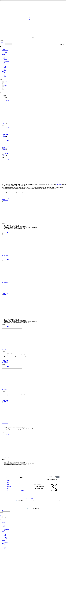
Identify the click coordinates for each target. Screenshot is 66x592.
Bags (4, 73)
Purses (4, 56)
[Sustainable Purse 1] (34, 171)
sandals (5, 76)
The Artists (22, 486)
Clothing (3, 63)
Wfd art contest (6, 69)
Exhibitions (3, 68)
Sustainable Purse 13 (5, 282)
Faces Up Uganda (59, 184)
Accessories (3, 54)
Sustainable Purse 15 (5, 349)
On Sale (5, 94)
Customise (22, 488)
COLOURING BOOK (5, 50)
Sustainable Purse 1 (4, 182)
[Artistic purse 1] (34, 112)
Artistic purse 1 (4, 123)
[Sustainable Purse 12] (34, 244)
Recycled (3, 545)
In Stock (5, 96)
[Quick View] (8, 134)
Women (5, 67)
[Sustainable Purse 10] (34, 210)
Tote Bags (5, 57)
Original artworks (6, 61)
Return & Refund (36, 498)
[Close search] (1, 514)
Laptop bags (5, 523)
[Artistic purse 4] (34, 141)
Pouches (5, 74)
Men (4, 65)
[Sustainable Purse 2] (34, 446)
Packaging (31, 498)
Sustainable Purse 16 (5, 362)
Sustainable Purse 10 (5, 221)
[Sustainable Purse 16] (34, 361)
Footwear (3, 71)
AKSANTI (5, 59)
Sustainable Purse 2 (4, 457)
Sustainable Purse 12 (5, 255)
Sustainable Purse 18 (5, 423)
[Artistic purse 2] (34, 129)
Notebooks (3, 49)
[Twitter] (54, 491)
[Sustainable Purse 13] (34, 271)
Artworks (3, 58)
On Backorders (6, 97)
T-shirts (5, 66)
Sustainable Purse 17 (5, 389)
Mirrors (5, 70)
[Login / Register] (29, 16)
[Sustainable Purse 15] (34, 338)
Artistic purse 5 (4, 149)
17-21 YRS (5, 53)
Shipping (26, 498)
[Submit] (57, 477)
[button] (4, 134)
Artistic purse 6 (4, 155)
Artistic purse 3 (4, 136)
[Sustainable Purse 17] (34, 378)
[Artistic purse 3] (34, 135)
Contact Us (22, 490)
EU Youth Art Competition (11, 488)
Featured (5, 95)
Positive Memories (6, 541)
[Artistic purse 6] (34, 154)
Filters (2, 42)
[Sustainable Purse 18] (34, 412)
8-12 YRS (5, 51)
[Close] (0, 515)
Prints (4, 62)
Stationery (8, 490)
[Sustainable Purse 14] (34, 305)
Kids (4, 64)
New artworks (6, 60)
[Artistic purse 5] (34, 148)
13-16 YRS (5, 52)
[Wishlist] (7, 134)
